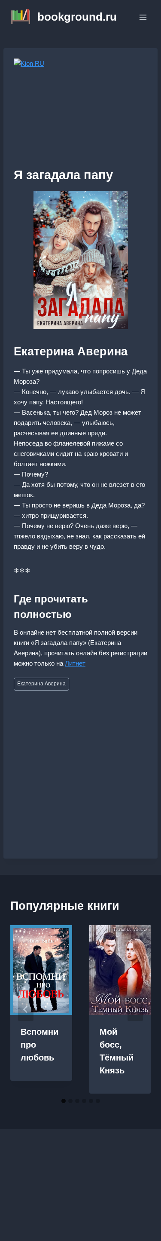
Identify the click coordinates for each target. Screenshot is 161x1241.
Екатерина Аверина (41, 684)
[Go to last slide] (25, 1009)
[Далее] (135, 1009)
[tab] (63, 1101)
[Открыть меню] (143, 17)
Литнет (75, 663)
